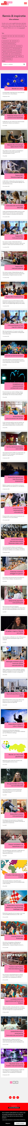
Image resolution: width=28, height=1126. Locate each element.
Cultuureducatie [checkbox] (6, 48)
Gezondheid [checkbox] (5, 53)
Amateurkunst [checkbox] (6, 40)
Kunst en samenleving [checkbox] (15, 53)
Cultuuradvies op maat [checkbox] (8, 46)
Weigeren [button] (8, 1123)
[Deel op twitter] (14, 1097)
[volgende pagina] (17, 1082)
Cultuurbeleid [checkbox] (18, 46)
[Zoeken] (24, 64)
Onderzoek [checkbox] (20, 56)
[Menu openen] (25, 3)
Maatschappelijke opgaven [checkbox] (9, 56)
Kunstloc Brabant (6, 3)
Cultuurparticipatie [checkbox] (16, 48)
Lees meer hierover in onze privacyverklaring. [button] (13, 1119)
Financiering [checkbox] (18, 51)
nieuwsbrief (22, 27)
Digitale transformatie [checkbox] (8, 51)
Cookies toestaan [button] (20, 1123)
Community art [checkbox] (14, 40)
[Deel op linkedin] (10, 1097)
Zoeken (3, 61)
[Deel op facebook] (17, 1097)
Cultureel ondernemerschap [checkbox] (9, 43)
